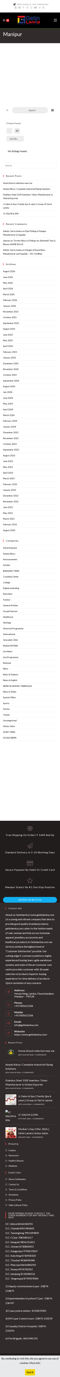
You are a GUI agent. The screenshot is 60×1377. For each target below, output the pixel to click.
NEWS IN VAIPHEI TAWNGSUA (17, 686)
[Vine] (39, 7)
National (7, 663)
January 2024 (9, 426)
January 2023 (9, 490)
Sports (6, 703)
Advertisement (10, 548)
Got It (30, 1372)
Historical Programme (13, 628)
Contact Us (14, 1184)
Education (7, 594)
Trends (6, 715)
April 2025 (8, 346)
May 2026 (8, 283)
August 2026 (9, 271)
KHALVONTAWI (10, 645)
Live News (7, 651)
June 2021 (8, 507)
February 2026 (10, 300)
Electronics (14, 1155)
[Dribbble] (27, 7)
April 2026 (8, 288)
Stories (6, 709)
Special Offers (9, 697)
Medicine (13, 1166)
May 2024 (8, 403)
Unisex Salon (9, 726)
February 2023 (10, 484)
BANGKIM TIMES (11, 571)
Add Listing (23, 4)
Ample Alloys (9, 553)
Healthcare (8, 617)
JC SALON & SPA (11, 213)
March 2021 (9, 519)
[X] (16, 7)
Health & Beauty (16, 1160)
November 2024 (11, 369)
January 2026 (9, 306)
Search (32, 110)
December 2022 (10, 495)
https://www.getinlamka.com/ (30, 1034)
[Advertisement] (30, 77)
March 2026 (9, 294)
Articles (6, 565)
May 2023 (8, 467)
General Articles (10, 605)
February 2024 (10, 421)
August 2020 (9, 530)
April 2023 (8, 472)
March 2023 (9, 478)
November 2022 (11, 501)
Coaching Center (11, 576)
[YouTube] (35, 7)
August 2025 (9, 329)
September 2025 (11, 323)
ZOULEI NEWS (9, 737)
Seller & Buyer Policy (18, 1205)
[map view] (17, 131)
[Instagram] (31, 7)
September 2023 (11, 449)
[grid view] (9, 131)
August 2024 (9, 386)
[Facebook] (19, 7)
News (5, 668)
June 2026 (8, 277)
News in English (10, 680)
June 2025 (8, 334)
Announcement (10, 559)
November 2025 (11, 311)
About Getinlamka (17, 1179)
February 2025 (10, 352)
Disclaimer (13, 1194)
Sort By (13, 138)
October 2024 (10, 375)
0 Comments (41, 1055)
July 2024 (7, 392)
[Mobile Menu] (55, 20)
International (9, 634)
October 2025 (10, 317)
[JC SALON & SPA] (10, 1116)
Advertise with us (29, 900)
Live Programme (10, 657)
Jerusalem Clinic (10, 640)
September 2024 (11, 380)
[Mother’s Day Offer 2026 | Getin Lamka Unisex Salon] (10, 1132)
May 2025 (8, 340)
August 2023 (9, 455)
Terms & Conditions (18, 1189)
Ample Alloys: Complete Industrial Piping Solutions (26, 189)
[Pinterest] (23, 7)
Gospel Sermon (10, 611)
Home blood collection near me (17, 183)
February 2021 (10, 524)
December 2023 (10, 432)
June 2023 (8, 461)
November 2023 (11, 438)
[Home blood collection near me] (10, 1052)
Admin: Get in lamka (12, 231)
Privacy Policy (15, 1200)
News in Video (9, 691)
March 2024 (9, 415)
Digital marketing (11, 588)
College (6, 582)
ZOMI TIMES (9, 732)
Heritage (7, 622)
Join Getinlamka (39, 4)
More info (34, 1362)
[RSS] (43, 7)
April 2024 (8, 409)
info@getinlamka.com (26, 1024)
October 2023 (10, 444)
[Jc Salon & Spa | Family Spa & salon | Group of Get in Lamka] (10, 1099)
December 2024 (10, 363)
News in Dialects (10, 674)
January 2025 (9, 357)
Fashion (6, 599)
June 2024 (8, 398)
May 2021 (8, 513)
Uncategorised (10, 720)
